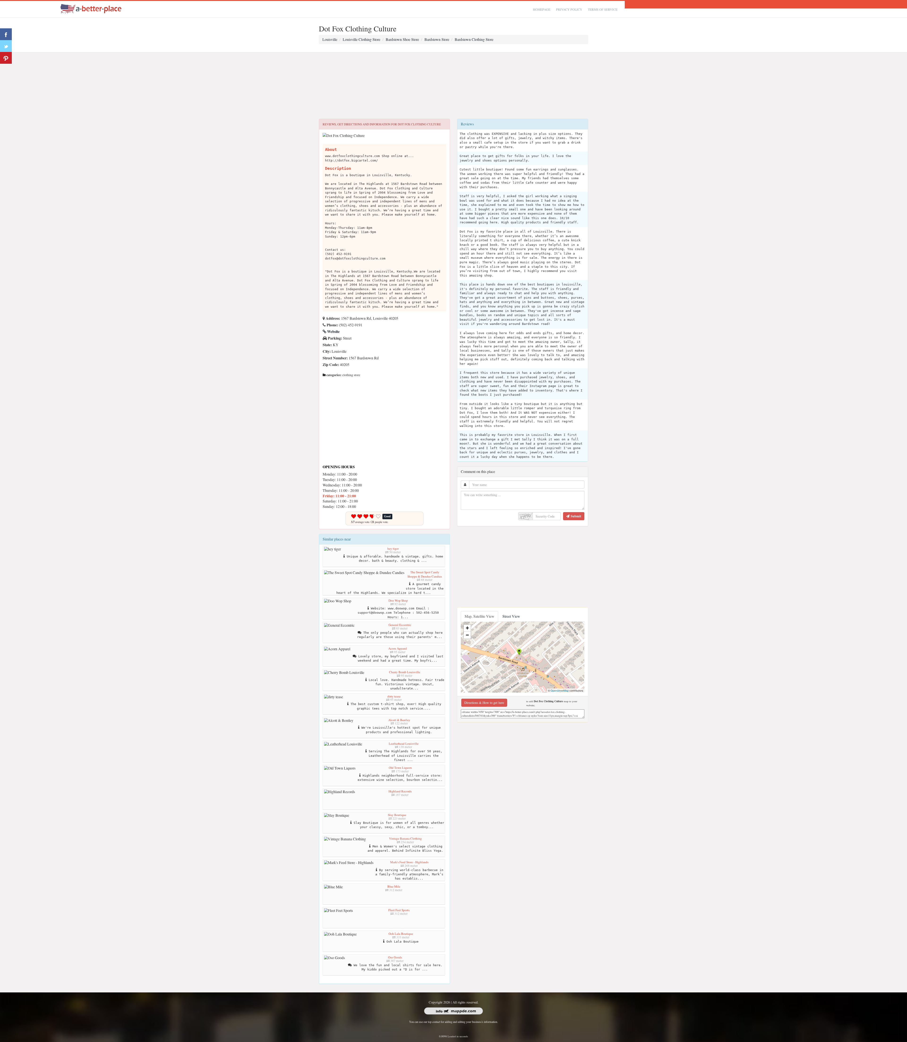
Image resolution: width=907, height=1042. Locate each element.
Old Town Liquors (400, 768)
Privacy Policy (569, 9)
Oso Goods (395, 957)
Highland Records (400, 791)
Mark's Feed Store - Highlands (409, 862)
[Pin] (6, 58)
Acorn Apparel (397, 648)
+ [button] (467, 628)
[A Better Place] (91, 8)
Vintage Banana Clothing (405, 838)
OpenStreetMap (560, 690)
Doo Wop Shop (398, 600)
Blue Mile (393, 886)
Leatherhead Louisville (404, 743)
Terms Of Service (602, 9)
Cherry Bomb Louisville (404, 672)
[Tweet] (6, 46)
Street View (511, 616)
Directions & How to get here (484, 702)
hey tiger (393, 548)
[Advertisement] (453, 85)
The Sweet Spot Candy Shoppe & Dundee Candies (424, 574)
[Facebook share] (6, 34)
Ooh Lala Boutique (401, 933)
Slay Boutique (397, 815)
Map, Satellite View (479, 616)
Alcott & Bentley (399, 720)
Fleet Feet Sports (399, 910)
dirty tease (394, 696)
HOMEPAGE (541, 9)
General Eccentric (400, 625)
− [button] (467, 635)
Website (333, 331)
